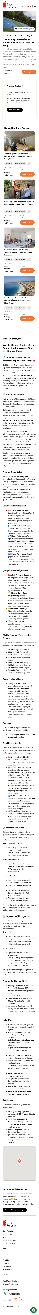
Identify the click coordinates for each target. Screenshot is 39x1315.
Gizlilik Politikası (9, 1243)
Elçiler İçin (7, 1263)
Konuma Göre (8, 1252)
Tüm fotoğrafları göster (26, 29)
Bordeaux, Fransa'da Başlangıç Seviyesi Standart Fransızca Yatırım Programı (18, 252)
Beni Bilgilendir (29, 72)
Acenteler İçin (8, 1269)
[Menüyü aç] (35, 6)
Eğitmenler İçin (8, 1266)
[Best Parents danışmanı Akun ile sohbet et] (33, 1310)
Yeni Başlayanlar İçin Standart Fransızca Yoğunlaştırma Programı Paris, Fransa (18, 156)
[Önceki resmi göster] (7, 141)
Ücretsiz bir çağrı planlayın (14, 1210)
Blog (4, 1237)
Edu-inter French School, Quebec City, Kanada (19, 36)
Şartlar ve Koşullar (10, 1240)
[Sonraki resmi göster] (32, 141)
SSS (4, 1278)
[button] (19, 1161)
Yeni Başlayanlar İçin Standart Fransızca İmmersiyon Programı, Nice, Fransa (17, 300)
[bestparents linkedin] (15, 1299)
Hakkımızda (7, 1234)
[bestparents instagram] (4, 1299)
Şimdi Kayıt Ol (27, 174)
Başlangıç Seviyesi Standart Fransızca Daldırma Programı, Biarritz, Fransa (19, 203)
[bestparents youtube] (21, 1299)
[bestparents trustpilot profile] (19, 1293)
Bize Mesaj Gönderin (11, 1281)
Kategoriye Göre (9, 1255)
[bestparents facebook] (10, 1299)
